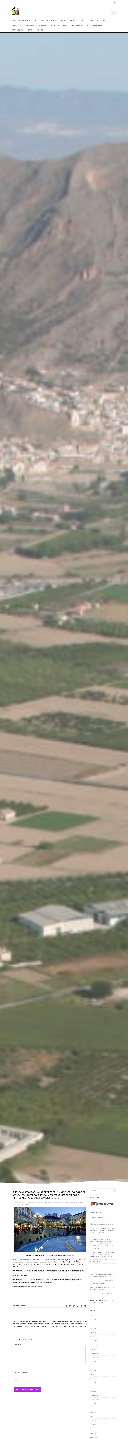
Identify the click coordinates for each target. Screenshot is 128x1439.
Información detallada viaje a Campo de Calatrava (27, 1286)
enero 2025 (93, 1349)
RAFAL (35, 20)
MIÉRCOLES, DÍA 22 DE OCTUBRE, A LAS (101, 1224)
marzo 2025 (93, 1341)
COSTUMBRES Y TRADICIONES (57, 20)
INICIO (14, 20)
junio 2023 (93, 1420)
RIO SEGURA (55, 25)
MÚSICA (81, 20)
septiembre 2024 (94, 1366)
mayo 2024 (93, 1374)
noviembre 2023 (94, 1399)
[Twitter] (70, 1306)
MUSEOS (65, 25)
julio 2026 (92, 1315)
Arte (46, 1202)
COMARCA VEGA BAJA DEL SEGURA (37, 25)
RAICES (42, 20)
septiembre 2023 (94, 1408)
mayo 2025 (93, 1332)
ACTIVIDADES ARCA (18, 30)
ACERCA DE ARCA (24, 20)
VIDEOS (88, 25)
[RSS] (114, 2)
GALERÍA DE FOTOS (77, 25)
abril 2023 (92, 1429)
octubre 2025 (93, 1320)
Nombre (17, 1364)
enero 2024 (93, 1391)
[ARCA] (15, 15)
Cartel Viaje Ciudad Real (19, 1275)
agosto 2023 (93, 1412)
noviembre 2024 (94, 1357)
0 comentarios (26, 1204)
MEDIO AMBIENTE (17, 25)
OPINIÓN (40, 30)
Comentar (17, 1344)
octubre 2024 (93, 1361)
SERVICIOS (30, 30)
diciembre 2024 (94, 1353)
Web (15, 1380)
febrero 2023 (93, 1437)
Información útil (59, 1202)
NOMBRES (90, 20)
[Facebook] (66, 1306)
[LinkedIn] (77, 1306)
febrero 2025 (93, 1345)
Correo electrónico (21, 1372)
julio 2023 (92, 1416)
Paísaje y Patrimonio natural (70, 1202)
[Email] (85, 1306)
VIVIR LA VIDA (100, 20)
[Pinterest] (74, 1306)
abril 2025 (92, 1336)
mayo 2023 (93, 1424)
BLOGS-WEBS (97, 25)
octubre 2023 (93, 1403)
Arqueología (41, 1202)
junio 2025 (93, 1328)
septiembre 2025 (94, 1324)
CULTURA (73, 20)
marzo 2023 (93, 1433)
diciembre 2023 (94, 1395)
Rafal (18, 1204)
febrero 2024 (93, 1387)
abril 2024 (92, 1378)
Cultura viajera (50, 1202)
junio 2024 (93, 1370)
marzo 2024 (93, 1382)
